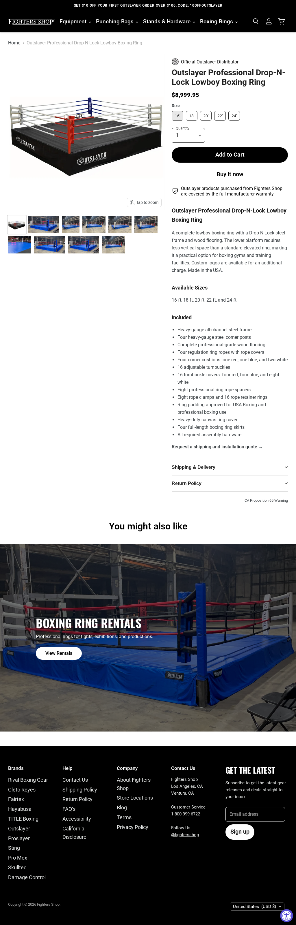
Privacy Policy (132, 827)
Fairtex (16, 799)
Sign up (239, 831)
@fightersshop (185, 834)
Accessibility (76, 819)
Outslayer (19, 829)
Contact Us (75, 780)
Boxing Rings (217, 21)
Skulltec (17, 867)
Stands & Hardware (167, 21)
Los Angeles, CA (187, 786)
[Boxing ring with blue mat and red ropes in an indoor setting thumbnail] (44, 224)
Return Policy (77, 799)
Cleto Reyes (22, 790)
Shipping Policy (79, 790)
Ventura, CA (182, 793)
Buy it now (230, 174)
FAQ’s (68, 809)
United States (254, 906)
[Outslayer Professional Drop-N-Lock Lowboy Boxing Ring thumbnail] (120, 224)
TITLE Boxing (23, 819)
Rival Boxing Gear (28, 780)
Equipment (74, 21)
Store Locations (135, 798)
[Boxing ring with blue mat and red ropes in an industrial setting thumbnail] (94, 224)
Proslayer (19, 838)
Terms (124, 817)
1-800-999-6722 (185, 814)
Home (14, 43)
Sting (14, 848)
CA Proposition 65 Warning (266, 501)
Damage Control (27, 877)
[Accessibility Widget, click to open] (286, 915)
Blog (122, 807)
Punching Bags (115, 21)
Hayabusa (20, 809)
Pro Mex (17, 858)
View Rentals (58, 653)
